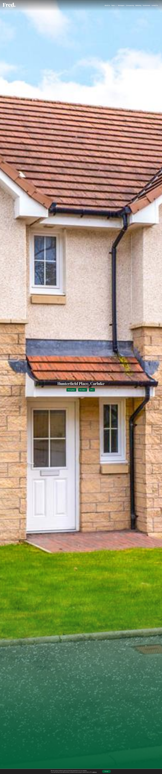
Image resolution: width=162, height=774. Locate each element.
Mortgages (121, 5)
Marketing (138, 5)
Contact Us (155, 5)
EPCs (91, 390)
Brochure (83, 390)
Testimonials (146, 5)
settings (94, 772)
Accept (106, 771)
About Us (107, 5)
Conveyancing (130, 5)
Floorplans (71, 390)
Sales (113, 5)
